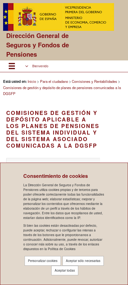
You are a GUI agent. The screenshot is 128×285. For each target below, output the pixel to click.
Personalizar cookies (42, 261)
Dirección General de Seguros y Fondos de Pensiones (37, 45)
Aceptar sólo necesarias (83, 261)
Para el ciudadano (54, 81)
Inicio (32, 81)
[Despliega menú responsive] (12, 66)
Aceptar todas (65, 270)
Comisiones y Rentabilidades (94, 81)
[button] (37, 66)
